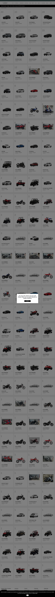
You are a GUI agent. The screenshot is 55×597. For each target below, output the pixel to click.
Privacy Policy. (35, 593)
